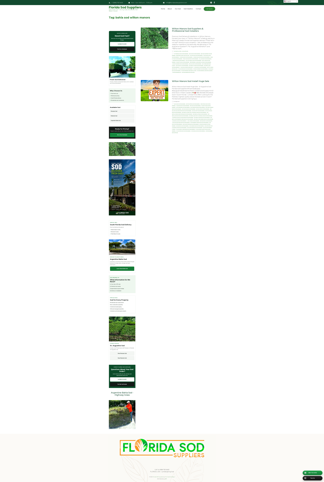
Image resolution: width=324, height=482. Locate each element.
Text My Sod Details (122, 384)
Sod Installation (177, 51)
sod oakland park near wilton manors (181, 122)
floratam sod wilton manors (185, 57)
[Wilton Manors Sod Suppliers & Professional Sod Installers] (154, 38)
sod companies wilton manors (183, 107)
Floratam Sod (114, 111)
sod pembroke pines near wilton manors (199, 122)
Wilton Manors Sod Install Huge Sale (190, 81)
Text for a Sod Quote (122, 49)
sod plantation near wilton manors (191, 124)
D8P (166, 478)
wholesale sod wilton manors (198, 131)
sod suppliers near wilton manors (194, 127)
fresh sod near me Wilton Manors (190, 58)
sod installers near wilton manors (202, 117)
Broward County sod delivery (182, 55)
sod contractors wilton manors (197, 107)
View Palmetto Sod (122, 358)
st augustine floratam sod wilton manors (185, 129)
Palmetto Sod (114, 115)
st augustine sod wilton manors (183, 131)
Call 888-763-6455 (122, 44)
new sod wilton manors (195, 105)
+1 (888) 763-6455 (117, 2)
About (170, 9)
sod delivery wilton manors (195, 63)
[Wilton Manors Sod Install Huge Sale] (154, 90)
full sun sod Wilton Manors (205, 58)
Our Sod (178, 9)
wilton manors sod (176, 72)
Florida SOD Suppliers (158, 476)
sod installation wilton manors (196, 65)
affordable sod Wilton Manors (181, 53)
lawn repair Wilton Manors (178, 60)
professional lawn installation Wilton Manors (200, 62)
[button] (209, 9)
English (288, 1)
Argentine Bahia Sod (116, 120)
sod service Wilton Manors (200, 67)
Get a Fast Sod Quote (122, 134)
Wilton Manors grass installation (188, 70)
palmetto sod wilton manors (182, 62)
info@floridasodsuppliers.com (176, 2)
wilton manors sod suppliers (188, 72)
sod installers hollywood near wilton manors (182, 117)
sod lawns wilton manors (193, 120)
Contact (198, 9)
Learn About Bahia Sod (122, 268)
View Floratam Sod (122, 353)
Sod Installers (188, 9)
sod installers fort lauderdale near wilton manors (200, 115)
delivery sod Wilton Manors (196, 55)
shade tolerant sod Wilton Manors (180, 63)
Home (163, 9)
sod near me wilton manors (206, 120)
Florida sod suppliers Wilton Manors (201, 57)
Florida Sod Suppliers (125, 7)
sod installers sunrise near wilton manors (203, 119)
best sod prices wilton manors (193, 104)
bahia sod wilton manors (194, 53)
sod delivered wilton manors (202, 109)
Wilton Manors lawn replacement (204, 70)
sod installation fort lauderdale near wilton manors (194, 112)
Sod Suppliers (185, 51)
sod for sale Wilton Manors (182, 65)
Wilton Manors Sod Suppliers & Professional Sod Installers (187, 29)
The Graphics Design (170, 476)
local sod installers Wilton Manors (193, 60)
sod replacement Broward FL (187, 67)
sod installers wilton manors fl (179, 120)
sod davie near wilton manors (188, 109)
